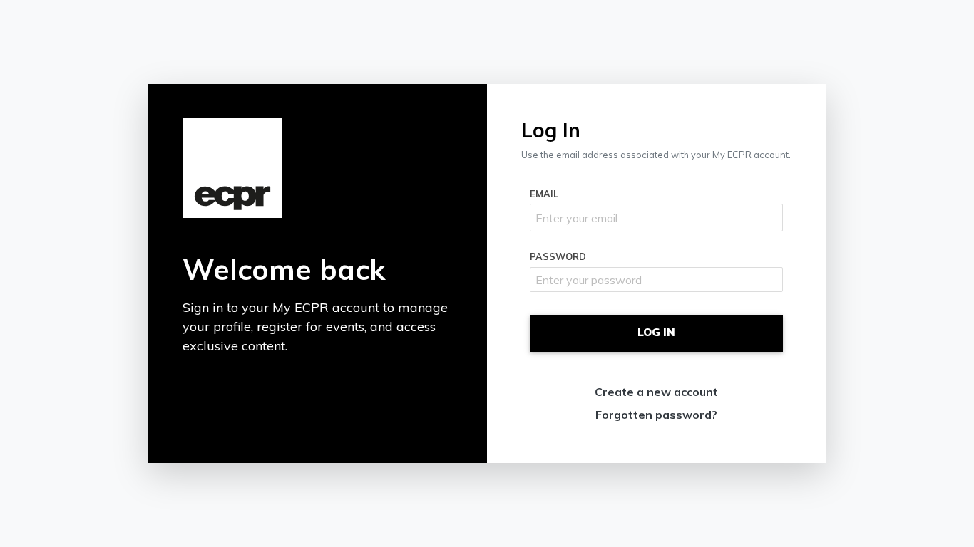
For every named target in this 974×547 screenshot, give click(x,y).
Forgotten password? (656, 414)
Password (558, 256)
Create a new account (656, 392)
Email (544, 193)
